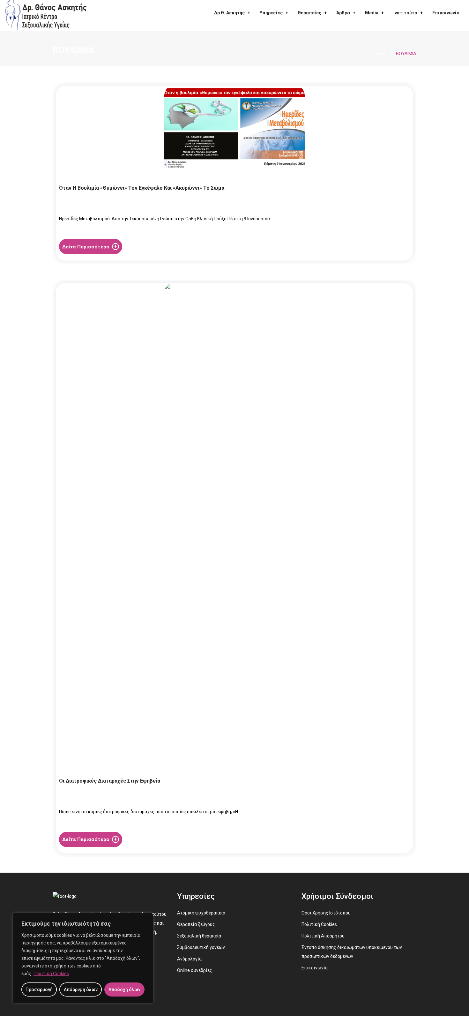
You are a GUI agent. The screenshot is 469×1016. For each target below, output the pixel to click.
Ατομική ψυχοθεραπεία (201, 912)
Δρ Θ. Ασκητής (229, 12)
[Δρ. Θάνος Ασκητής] (45, 15)
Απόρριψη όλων (81, 989)
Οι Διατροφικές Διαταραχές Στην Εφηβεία (109, 781)
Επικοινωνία (445, 12)
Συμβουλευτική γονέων (201, 947)
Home (381, 53)
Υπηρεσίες (271, 12)
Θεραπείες (309, 12)
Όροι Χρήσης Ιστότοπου (326, 912)
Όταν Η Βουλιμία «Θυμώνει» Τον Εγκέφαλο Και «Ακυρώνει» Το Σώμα (141, 188)
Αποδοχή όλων (124, 989)
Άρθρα (343, 12)
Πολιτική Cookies (51, 973)
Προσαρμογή (39, 989)
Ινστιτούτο (405, 12)
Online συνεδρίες (194, 970)
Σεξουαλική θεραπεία (199, 935)
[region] (83, 958)
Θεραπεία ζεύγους (196, 924)
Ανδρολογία (189, 958)
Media (371, 12)
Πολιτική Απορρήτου (323, 935)
